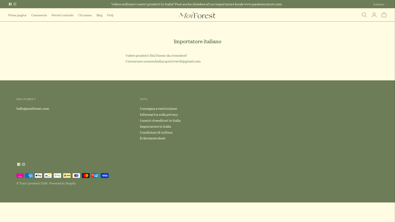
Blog (99, 15)
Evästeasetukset (153, 138)
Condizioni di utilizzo (156, 132)
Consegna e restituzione (158, 108)
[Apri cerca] (364, 14)
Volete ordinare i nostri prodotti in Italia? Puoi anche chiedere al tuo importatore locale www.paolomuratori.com (196, 4)
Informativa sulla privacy (159, 114)
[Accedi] (374, 14)
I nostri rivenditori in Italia (160, 120)
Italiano (378, 4)
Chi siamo (85, 15)
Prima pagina (17, 15)
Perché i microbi (62, 15)
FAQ (110, 15)
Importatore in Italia (155, 126)
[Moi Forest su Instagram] (14, 4)
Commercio (39, 15)
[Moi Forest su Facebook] (10, 4)
